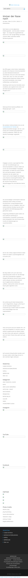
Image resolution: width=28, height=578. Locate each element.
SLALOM (5, 399)
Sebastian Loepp (7, 516)
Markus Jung (6, 509)
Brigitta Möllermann (8, 521)
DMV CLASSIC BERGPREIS (9, 387)
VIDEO (4, 401)
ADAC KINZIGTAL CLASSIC (9, 382)
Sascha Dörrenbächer (8, 514)
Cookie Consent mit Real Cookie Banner (10, 577)
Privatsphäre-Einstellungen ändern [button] (13, 561)
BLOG (18, 21)
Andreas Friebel (7, 519)
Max (6, 21)
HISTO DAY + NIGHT (8, 389)
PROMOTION (6, 394)
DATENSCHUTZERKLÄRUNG (10, 368)
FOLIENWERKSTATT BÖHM (9, 127)
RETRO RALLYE (6, 396)
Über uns (5, 375)
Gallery (4, 371)
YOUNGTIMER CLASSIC (8, 403)
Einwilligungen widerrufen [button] (13, 567)
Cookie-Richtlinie (7, 366)
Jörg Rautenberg (7, 512)
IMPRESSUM (6, 373)
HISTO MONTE (6, 391)
